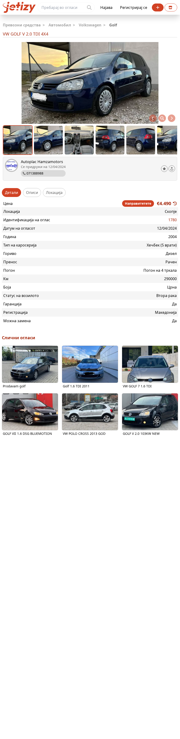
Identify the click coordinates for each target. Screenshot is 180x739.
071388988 (34, 173)
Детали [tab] (11, 192)
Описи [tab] (32, 192)
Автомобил (62, 25)
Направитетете (138, 203)
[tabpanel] (90, 262)
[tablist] (90, 192)
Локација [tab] (54, 192)
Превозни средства (24, 25)
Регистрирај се (133, 7)
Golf (113, 25)
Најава (106, 7)
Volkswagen (92, 25)
